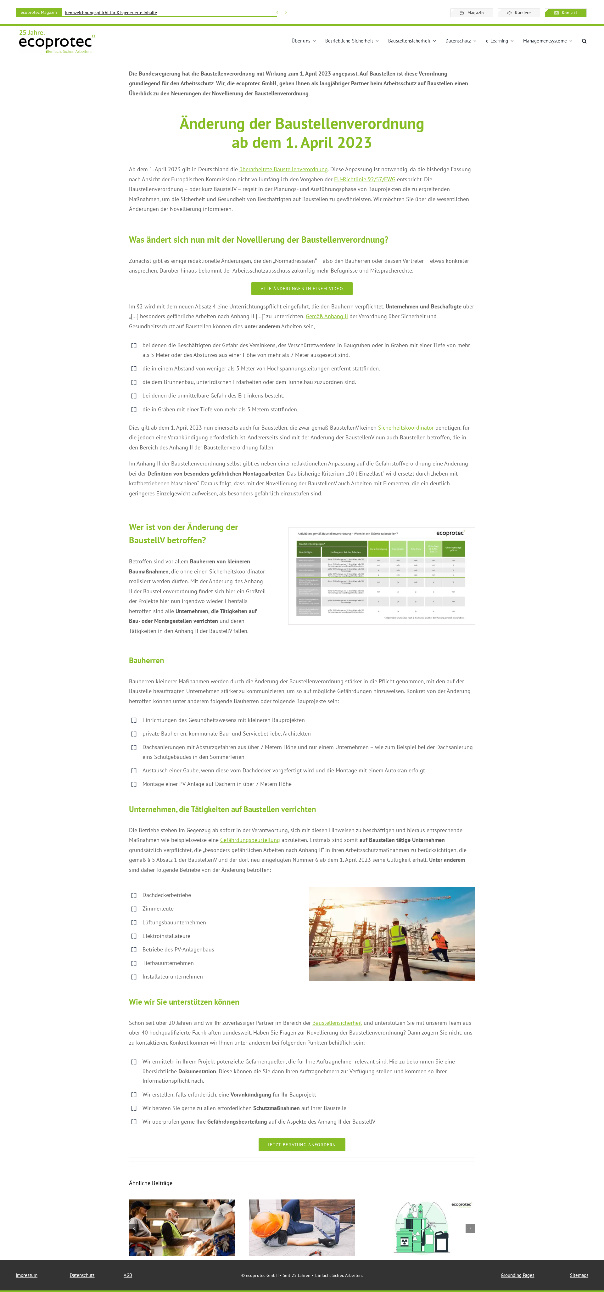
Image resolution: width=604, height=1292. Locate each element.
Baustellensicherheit (337, 1022)
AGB (128, 1275)
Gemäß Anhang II (327, 316)
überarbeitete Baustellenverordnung (283, 169)
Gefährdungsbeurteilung (250, 839)
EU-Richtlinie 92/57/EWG (364, 179)
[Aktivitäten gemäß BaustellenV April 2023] (381, 530)
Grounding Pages (517, 1275)
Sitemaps (579, 1275)
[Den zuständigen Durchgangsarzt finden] (302, 1227)
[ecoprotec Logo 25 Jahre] (57, 31)
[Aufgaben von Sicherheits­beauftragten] (182, 1227)
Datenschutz (82, 1275)
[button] (584, 41)
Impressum (26, 1275)
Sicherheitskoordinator (406, 427)
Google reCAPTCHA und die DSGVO (98, 12)
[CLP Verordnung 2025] (422, 1227)
